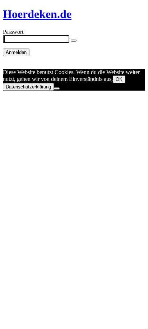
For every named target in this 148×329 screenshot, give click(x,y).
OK (119, 79)
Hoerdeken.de (37, 14)
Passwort (13, 32)
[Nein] (57, 88)
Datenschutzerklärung (28, 87)
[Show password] (74, 41)
